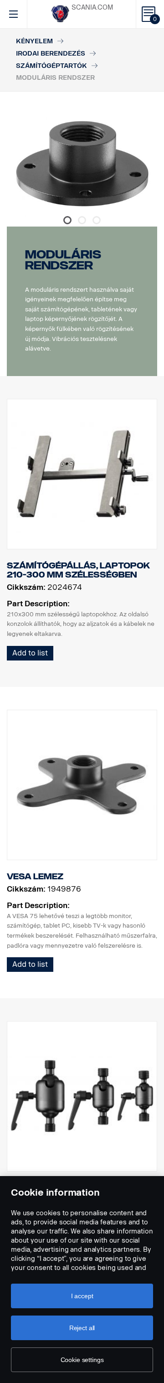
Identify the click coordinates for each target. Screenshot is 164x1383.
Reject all (82, 1327)
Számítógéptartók (51, 66)
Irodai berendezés (50, 53)
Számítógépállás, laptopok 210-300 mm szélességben (78, 570)
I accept (82, 1296)
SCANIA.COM (92, 7)
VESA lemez (35, 876)
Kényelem (34, 41)
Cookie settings (82, 1359)
